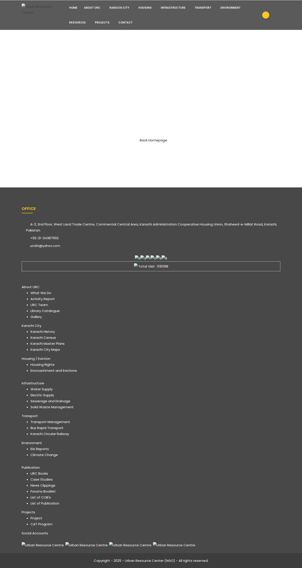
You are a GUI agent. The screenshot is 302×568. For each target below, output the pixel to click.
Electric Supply (42, 395)
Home (73, 8)
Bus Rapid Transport (47, 428)
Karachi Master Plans (48, 343)
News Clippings (43, 485)
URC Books (39, 473)
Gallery (36, 316)
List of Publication (45, 503)
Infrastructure (173, 8)
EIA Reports (40, 449)
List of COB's (41, 497)
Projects (102, 22)
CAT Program (41, 524)
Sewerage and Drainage (50, 401)
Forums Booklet (43, 491)
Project (36, 518)
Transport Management (50, 422)
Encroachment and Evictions (54, 370)
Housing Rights (43, 364)
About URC (92, 8)
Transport (203, 8)
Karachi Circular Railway (50, 433)
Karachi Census (43, 337)
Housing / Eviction (36, 358)
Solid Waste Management (52, 407)
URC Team (39, 304)
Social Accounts (35, 533)
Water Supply (42, 389)
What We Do (41, 293)
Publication (31, 467)
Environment (230, 8)
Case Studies (42, 479)
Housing (145, 8)
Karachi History (43, 331)
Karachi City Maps (45, 349)
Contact (126, 22)
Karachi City (119, 8)
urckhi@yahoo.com (44, 246)
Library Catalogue (45, 310)
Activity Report (43, 299)
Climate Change (44, 454)
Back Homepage (153, 140)
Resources (77, 22)
